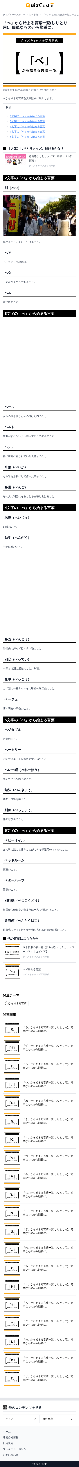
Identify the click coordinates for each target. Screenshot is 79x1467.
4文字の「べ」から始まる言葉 (27, 126)
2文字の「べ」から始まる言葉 (27, 116)
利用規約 (8, 1443)
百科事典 (33, 14)
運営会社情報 (10, 1437)
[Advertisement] (39, 359)
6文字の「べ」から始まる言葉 (27, 136)
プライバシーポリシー (16, 1449)
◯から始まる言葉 (15, 1003)
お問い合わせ (10, 1455)
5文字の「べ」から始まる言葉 (27, 131)
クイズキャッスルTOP (14, 14)
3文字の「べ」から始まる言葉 (27, 121)
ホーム (7, 1431)
